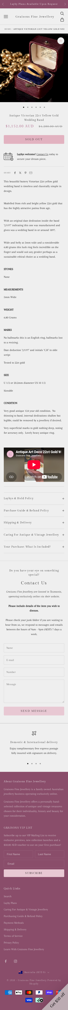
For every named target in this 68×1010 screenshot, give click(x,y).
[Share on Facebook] (14, 172)
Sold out (33, 139)
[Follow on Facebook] (6, 961)
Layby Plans (10, 902)
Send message (34, 711)
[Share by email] (30, 172)
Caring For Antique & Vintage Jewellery (26, 909)
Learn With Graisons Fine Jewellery (24, 949)
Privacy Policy (11, 942)
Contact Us (42, 154)
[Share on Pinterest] (25, 172)
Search (8, 896)
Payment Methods (14, 922)
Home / (9, 29)
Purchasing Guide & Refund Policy (23, 916)
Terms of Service (13, 935)
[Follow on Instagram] (15, 961)
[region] (34, 744)
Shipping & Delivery (15, 929)
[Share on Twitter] (20, 172)
